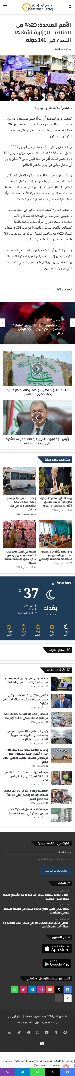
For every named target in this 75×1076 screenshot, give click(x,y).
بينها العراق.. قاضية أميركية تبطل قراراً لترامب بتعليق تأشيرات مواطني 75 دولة (56, 502)
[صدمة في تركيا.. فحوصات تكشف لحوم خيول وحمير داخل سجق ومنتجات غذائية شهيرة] (19, 534)
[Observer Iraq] (37, 7)
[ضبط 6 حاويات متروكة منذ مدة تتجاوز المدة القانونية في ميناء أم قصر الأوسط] (61, 778)
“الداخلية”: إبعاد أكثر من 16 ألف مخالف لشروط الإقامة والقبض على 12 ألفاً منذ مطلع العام (26, 795)
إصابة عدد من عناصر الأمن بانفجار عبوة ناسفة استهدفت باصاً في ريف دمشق (21, 504)
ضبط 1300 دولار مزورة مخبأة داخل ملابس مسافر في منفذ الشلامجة (28, 811)
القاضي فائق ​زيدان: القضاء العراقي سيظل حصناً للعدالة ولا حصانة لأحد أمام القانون (25, 699)
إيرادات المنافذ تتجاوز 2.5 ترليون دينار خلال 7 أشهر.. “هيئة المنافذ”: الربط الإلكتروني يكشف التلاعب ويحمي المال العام (25, 755)
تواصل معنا (22, 1023)
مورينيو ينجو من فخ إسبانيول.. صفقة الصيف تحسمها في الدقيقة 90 (39, 329)
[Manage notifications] (66, 1067)
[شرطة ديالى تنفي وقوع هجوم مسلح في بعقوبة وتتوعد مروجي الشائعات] (61, 684)
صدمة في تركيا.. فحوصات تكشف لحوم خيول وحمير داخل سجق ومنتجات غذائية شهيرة (20, 557)
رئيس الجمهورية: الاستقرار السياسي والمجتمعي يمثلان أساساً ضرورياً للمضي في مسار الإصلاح (27, 735)
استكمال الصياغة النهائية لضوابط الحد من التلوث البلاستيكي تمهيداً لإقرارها (26, 716)
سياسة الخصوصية (50, 1023)
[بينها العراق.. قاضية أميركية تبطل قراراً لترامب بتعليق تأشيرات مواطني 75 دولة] (55, 481)
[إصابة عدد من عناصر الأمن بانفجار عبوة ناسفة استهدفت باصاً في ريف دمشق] (19, 481)
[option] (37, 323)
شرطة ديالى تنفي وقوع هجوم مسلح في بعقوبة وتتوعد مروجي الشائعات (26, 680)
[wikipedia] (59, 998)
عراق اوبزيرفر (14, 1016)
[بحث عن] (70, 8)
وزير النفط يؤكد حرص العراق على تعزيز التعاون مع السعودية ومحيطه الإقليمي (55, 555)
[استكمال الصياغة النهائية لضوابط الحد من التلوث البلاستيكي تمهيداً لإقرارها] (61, 719)
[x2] (68, 998)
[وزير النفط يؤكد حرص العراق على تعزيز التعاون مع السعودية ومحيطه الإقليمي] (55, 534)
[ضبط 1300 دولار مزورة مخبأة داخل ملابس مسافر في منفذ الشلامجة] (61, 815)
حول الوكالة (34, 1023)
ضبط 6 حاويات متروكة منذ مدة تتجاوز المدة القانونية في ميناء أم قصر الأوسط (26, 776)
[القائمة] (5, 8)
